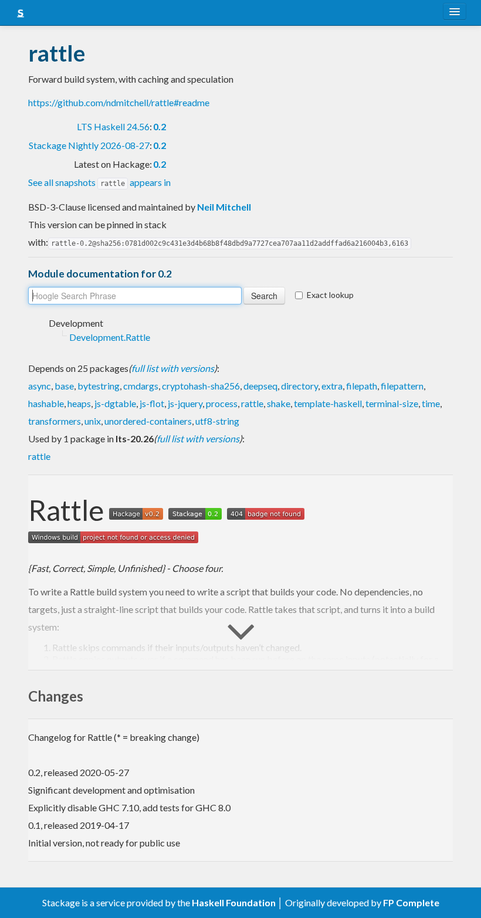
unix (92, 420)
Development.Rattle (109, 337)
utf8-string (217, 420)
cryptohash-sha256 (201, 385)
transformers (54, 420)
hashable (46, 403)
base (64, 385)
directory (299, 385)
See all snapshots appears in (99, 182)
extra (332, 385)
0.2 (159, 126)
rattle (252, 403)
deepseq (260, 385)
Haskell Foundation (234, 902)
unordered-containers (148, 420)
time (431, 403)
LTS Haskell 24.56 (113, 126)
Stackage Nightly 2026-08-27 (89, 145)
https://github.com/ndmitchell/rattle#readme (118, 102)
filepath (361, 385)
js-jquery (185, 403)
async (39, 385)
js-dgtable (115, 403)
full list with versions (172, 368)
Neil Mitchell (224, 206)
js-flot (152, 403)
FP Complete (411, 902)
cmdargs (140, 385)
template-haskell (328, 403)
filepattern (402, 385)
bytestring (98, 385)
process (222, 403)
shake (278, 403)
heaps (79, 403)
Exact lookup (330, 295)
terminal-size (391, 403)
